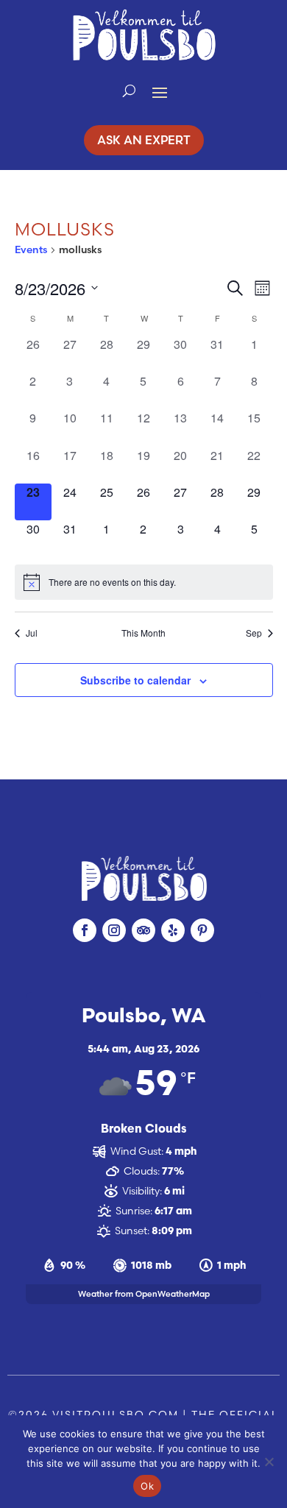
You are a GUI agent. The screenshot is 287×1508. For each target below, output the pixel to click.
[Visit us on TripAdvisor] (143, 930)
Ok (147, 1486)
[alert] (144, 582)
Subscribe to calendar (135, 680)
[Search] (129, 91)
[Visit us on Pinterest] (202, 930)
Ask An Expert (144, 139)
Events (31, 249)
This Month (143, 633)
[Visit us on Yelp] (173, 930)
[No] (268, 1461)
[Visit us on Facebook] (84, 930)
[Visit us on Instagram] (114, 930)
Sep (254, 633)
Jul (32, 633)
